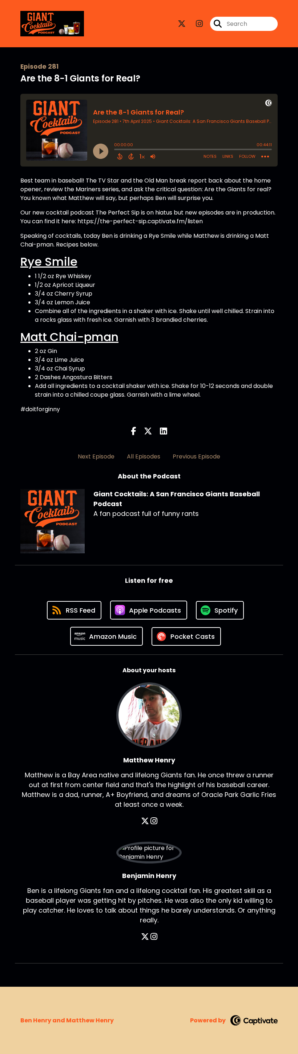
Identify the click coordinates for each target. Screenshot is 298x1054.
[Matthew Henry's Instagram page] (153, 821)
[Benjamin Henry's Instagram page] (153, 936)
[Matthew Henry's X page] (145, 821)
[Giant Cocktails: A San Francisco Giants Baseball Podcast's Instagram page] (195, 23)
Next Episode (96, 456)
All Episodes (143, 456)
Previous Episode (196, 456)
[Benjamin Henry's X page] (145, 936)
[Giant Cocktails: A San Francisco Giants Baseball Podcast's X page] (182, 23)
